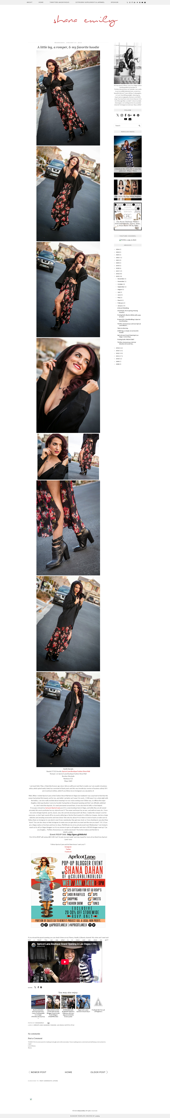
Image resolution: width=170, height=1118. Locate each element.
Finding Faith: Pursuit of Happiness (98, 1010)
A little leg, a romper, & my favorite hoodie (127, 331)
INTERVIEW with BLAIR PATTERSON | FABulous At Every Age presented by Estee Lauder (68, 1013)
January (120, 306)
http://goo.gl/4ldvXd (77, 834)
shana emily (85, 20)
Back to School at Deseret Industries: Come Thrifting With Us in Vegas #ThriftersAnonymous (38, 1014)
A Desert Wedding (123, 308)
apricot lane (38, 1025)
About (29, 2)
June (119, 295)
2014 (117, 348)
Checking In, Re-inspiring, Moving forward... (127, 311)
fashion (53, 1025)
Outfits (67, 1025)
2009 (117, 361)
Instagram (68, 847)
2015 (117, 276)
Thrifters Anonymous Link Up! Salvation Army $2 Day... (126, 343)
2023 (117, 255)
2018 (117, 268)
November (121, 281)
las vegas (60, 1025)
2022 (117, 257)
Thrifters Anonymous (59, 2)
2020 (117, 263)
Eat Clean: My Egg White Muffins (128, 196)
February (120, 303)
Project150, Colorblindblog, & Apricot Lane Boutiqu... (128, 320)
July (119, 292)
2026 (117, 249)
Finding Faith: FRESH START (125, 339)
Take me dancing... (123, 328)
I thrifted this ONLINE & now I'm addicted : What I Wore (128, 170)
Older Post (98, 1072)
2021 (117, 260)
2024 (117, 252)
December (121, 279)
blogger (47, 1025)
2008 (117, 364)
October (120, 284)
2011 (117, 356)
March (120, 300)
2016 (117, 274)
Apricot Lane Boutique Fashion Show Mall (76, 771)
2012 (117, 353)
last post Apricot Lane (52, 808)
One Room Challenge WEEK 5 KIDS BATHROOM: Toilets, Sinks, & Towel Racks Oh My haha (128, 224)
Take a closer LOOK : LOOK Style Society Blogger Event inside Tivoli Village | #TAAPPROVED (53, 1013)
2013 (117, 350)
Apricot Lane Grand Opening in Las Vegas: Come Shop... (128, 336)
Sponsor (114, 2)
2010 (117, 359)
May (119, 297)
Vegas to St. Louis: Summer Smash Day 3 (83, 1010)
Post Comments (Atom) (49, 1080)
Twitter (68, 849)
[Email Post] (48, 1023)
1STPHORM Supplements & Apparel (90, 2)
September (121, 287)
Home (41, 2)
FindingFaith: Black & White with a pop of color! (129, 315)
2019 (117, 265)
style (72, 1025)
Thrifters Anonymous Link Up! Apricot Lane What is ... (129, 324)
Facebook (68, 852)
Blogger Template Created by (85, 1116)
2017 (117, 271)
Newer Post (38, 1072)
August (120, 289)
